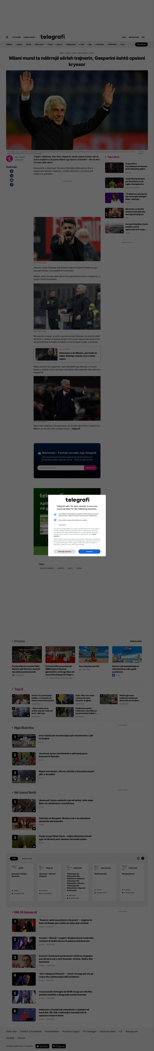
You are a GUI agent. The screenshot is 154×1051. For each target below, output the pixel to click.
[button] (77, 525)
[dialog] (77, 525)
